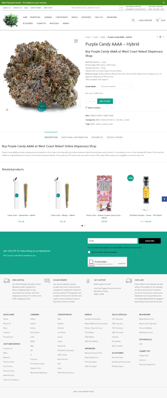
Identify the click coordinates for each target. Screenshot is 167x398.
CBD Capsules (117, 323)
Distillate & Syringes (66, 350)
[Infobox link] (136, 7)
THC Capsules (117, 319)
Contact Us (7, 348)
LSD (140, 344)
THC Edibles (89, 332)
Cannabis (119, 119)
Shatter (61, 328)
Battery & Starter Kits (93, 353)
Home (87, 37)
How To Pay (7, 366)
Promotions (8, 337)
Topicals (115, 337)
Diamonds (62, 346)
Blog (5, 328)
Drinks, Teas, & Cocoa (93, 328)
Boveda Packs (117, 357)
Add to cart (105, 101)
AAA (32, 346)
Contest (6, 332)
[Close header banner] (163, 2)
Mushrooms (144, 314)
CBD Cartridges (91, 366)
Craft (32, 337)
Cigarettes (144, 351)
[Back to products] (160, 37)
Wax (59, 319)
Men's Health (117, 346)
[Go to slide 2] (84, 225)
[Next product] (163, 37)
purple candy (107, 124)
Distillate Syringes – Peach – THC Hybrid (146, 215)
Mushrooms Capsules (148, 323)
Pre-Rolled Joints (37, 363)
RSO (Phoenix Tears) (66, 372)
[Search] (133, 20)
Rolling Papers (118, 366)
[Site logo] (11, 20)
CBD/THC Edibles (91, 341)
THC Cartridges (91, 362)
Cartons (142, 360)
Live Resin (62, 332)
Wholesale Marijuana (38, 372)
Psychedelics (145, 339)
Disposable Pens (91, 357)
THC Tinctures (117, 328)
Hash (60, 368)
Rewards (6, 357)
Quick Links (8, 314)
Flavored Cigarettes (147, 364)
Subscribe (149, 241)
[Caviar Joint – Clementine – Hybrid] (21, 193)
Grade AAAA (90, 86)
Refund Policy (8, 375)
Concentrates (65, 314)
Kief (59, 363)
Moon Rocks (63, 359)
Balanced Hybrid (107, 119)
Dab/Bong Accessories (121, 362)
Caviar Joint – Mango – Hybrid (63, 215)
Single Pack (143, 355)
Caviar (60, 341)
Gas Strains (35, 332)
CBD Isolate (62, 354)
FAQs (5, 353)
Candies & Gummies (93, 319)
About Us (7, 323)
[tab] (50, 136)
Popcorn (33, 359)
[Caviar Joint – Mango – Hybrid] (62, 193)
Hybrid (32, 323)
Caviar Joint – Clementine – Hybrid (21, 215)
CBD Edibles (89, 337)
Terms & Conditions (11, 379)
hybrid (98, 124)
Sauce (60, 337)
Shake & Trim (35, 368)
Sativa (32, 328)
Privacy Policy (8, 371)
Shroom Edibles (145, 328)
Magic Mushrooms (146, 319)
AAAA (103, 37)
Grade (95, 37)
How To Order (8, 362)
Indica (32, 319)
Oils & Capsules (119, 314)
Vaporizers (90, 348)
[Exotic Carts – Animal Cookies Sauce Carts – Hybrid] (104, 193)
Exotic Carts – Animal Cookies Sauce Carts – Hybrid (104, 216)
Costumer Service (11, 344)
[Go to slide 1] (82, 225)
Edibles (88, 314)
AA (31, 350)
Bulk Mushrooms (146, 332)
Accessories (118, 353)
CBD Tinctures (117, 332)
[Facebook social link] (121, 8)
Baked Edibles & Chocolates (96, 323)
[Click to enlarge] (7, 110)
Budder (61, 323)
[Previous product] (157, 37)
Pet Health (116, 341)
